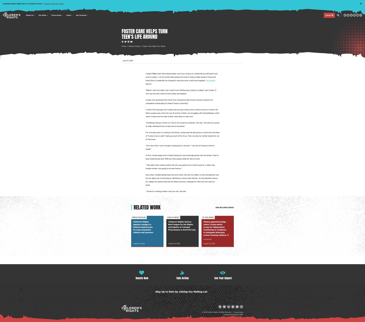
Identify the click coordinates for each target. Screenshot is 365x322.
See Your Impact (223, 278)
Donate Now (142, 278)
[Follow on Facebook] (345, 15)
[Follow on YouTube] (357, 15)
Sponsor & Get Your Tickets (54, 4)
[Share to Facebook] (122, 42)
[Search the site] (338, 15)
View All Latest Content (224, 207)
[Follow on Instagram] (360, 15)
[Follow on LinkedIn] (351, 15)
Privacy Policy (238, 312)
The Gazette (210, 81)
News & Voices (134, 46)
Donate (328, 15)
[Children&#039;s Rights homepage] (11, 15)
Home (124, 46)
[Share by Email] (131, 42)
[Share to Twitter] (125, 42)
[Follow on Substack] (354, 15)
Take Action (182, 278)
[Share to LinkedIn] (128, 42)
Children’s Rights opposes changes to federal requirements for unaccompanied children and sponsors (143, 227)
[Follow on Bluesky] (348, 15)
